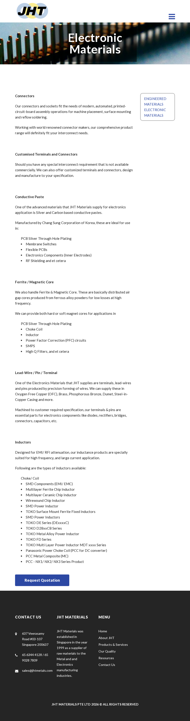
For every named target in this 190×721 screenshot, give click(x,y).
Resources (106, 658)
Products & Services (113, 644)
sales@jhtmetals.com (37, 670)
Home (102, 631)
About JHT (106, 638)
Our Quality (107, 651)
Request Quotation (42, 580)
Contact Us (106, 665)
